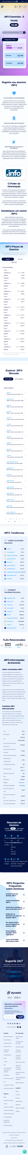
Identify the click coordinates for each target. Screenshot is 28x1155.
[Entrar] (15, 6)
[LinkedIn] (12, 1023)
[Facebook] (8, 1023)
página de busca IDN (18, 718)
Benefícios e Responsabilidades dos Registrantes (14, 1142)
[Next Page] (19, 521)
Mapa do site (19, 1101)
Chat (15, 976)
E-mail (14, 971)
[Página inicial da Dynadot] (2, 6)
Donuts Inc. (22, 782)
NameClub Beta (20, 1082)
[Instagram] (10, 1023)
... (11, 521)
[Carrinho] (20, 6)
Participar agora (20, 1017)
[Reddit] (19, 1023)
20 (14, 521)
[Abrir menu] (25, 6)
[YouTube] (17, 1023)
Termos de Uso (14, 1137)
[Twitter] (14, 1023)
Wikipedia (22, 785)
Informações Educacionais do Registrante (14, 1140)
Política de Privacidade (14, 1135)
